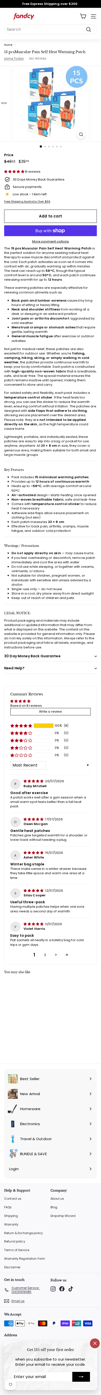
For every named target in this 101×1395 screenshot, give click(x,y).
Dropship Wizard (63, 1216)
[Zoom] (81, 134)
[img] (34, 781)
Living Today (14, 58)
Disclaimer (12, 1267)
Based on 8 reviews (26, 705)
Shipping (11, 1216)
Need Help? (14, 668)
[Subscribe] (81, 1377)
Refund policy (14, 1241)
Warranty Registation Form (24, 1259)
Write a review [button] (50, 711)
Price (8, 155)
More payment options (50, 241)
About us (57, 1198)
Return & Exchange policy (23, 1233)
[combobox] (50, 29)
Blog (54, 1207)
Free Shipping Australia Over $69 (27, 201)
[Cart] (83, 16)
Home (8, 45)
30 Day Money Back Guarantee (32, 656)
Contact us (12, 1198)
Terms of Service (16, 1250)
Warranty (11, 1224)
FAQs (8, 1207)
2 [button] (45, 954)
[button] (14, 171)
